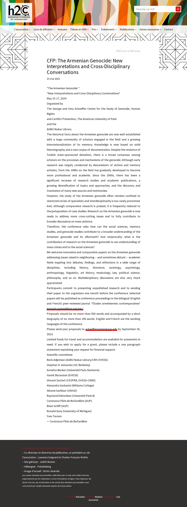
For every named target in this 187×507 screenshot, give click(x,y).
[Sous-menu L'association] (30, 29)
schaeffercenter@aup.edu (101, 329)
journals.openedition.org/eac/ (65, 308)
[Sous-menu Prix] (97, 29)
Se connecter (93, 500)
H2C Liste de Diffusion (128, 51)
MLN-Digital (80, 496)
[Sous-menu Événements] (116, 29)
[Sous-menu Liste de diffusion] (54, 29)
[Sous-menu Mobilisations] (136, 29)
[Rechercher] (178, 9)
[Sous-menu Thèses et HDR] (88, 29)
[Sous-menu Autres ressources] (160, 29)
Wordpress (98, 496)
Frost (118, 496)
